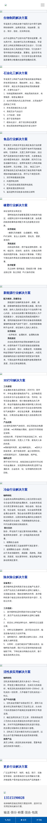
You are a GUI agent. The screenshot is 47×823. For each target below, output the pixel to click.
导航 (40, 820)
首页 (24, 820)
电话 (9, 820)
